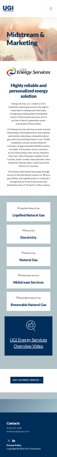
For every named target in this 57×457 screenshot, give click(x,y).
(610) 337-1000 (14, 428)
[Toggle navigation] (51, 8)
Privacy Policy (14, 445)
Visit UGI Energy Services (25, 380)
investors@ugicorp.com (18, 431)
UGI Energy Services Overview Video (28, 342)
